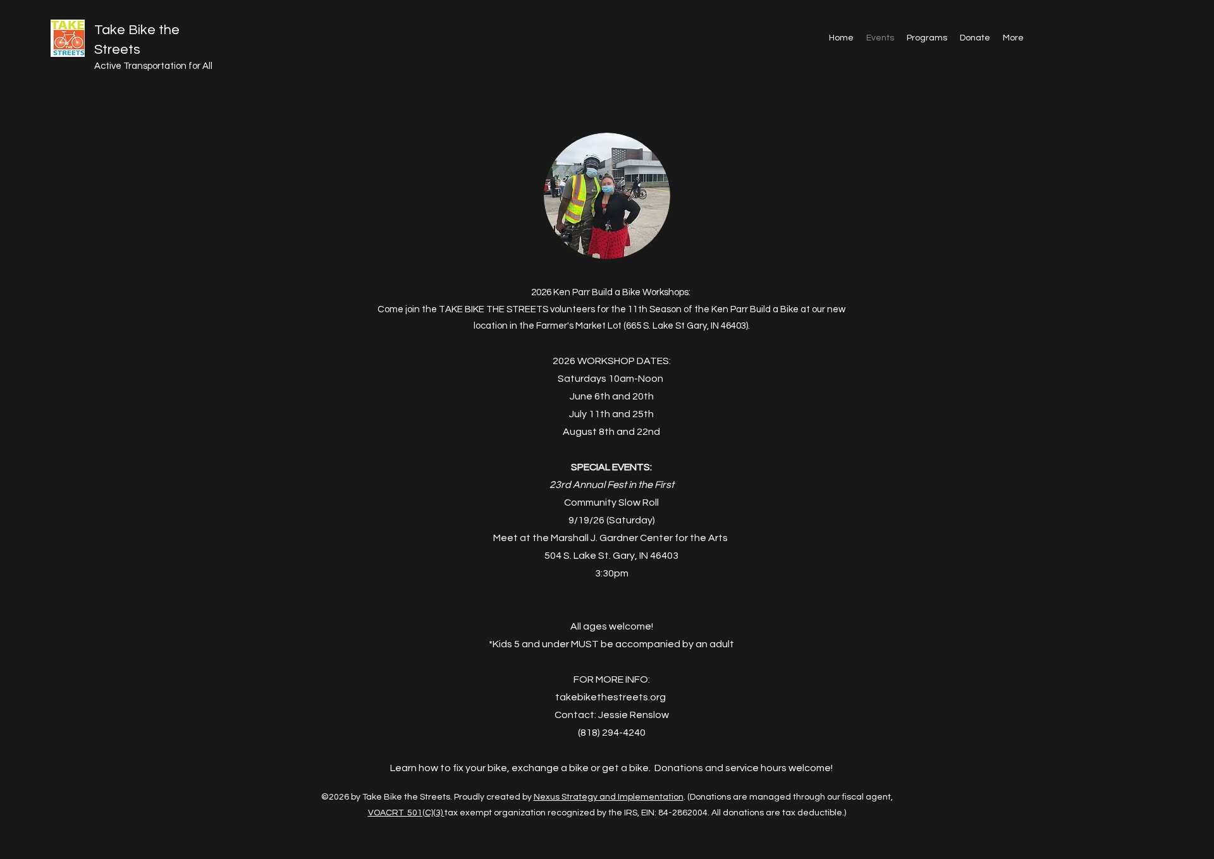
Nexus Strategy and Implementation (609, 797)
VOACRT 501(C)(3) (406, 812)
